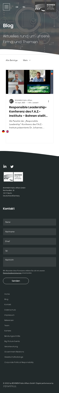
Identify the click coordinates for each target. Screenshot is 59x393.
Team (6, 325)
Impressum (9, 315)
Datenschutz (10, 310)
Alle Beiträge (12, 60)
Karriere (7, 330)
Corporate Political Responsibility (18, 362)
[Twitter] (12, 166)
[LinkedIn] (5, 166)
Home (7, 294)
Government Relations (14, 351)
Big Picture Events (12, 341)
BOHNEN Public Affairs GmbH (14, 188)
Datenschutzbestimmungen (12, 273)
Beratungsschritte (12, 336)
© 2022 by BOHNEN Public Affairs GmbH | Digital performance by (28, 383)
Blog (6, 299)
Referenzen (9, 320)
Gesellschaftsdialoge (13, 357)
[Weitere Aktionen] (49, 101)
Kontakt (7, 304)
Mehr (25, 60)
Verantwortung (11, 346)
